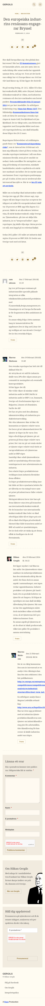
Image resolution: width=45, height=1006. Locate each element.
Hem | (17, 13)
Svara (13, 340)
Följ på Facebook (11, 982)
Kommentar (10, 776)
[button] (12, 47)
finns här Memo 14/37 (27, 109)
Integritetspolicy (12, 992)
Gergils (8, 4)
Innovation (25, 13)
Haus (6, 1002)
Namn (8, 808)
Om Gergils (9, 987)
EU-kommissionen (28, 63)
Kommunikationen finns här (26, 112)
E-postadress (11, 819)
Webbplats (9, 830)
